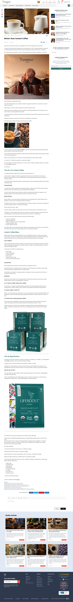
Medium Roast (28, 578)
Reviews (49, 578)
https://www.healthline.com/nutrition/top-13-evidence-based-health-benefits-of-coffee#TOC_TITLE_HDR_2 (19, 488)
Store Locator (35, 5)
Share (47, 492)
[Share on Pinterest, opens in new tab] (2, 14)
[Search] (69, 5)
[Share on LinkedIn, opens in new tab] (2, 16)
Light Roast (28, 576)
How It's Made (39, 578)
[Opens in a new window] (26, 332)
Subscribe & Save (19, 5)
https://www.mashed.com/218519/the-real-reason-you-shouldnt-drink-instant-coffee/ (16, 486)
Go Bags (18, 479)
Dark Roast (27, 579)
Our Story (38, 576)
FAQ (52, 582)
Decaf (27, 581)
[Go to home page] (6, 2)
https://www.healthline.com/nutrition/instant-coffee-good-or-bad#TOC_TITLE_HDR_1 (16, 484)
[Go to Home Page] (5, 575)
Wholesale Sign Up (40, 586)
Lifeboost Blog (39, 581)
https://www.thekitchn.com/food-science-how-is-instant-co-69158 (13, 483)
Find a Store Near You (29, 582)
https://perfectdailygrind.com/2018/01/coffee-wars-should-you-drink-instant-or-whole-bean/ (17, 485)
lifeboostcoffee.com (65, 585)
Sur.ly (65, 587)
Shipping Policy (50, 581)
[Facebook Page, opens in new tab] (66, 598)
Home (6, 35)
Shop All (5, 5)
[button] (62, 2)
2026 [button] (64, 589)
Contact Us (49, 576)
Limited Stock (28, 5)
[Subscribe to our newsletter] (18, 581)
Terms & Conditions (25, 598)
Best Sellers (11, 5)
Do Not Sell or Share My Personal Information (58, 598)
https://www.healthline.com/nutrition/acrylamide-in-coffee (12, 487)
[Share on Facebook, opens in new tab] (2, 10)
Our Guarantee (50, 579)
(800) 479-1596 (67, 2)
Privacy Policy (17, 598)
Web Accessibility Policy (35, 598)
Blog (9, 35)
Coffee (12, 35)
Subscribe (61, 68)
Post (36, 492)
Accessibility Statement (44, 598)
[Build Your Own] (39, 2)
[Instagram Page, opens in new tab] (68, 598)
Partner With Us (39, 582)
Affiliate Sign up (39, 584)
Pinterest (42, 492)
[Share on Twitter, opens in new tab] (2, 12)
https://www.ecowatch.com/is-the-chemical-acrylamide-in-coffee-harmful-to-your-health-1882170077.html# (19, 489)
